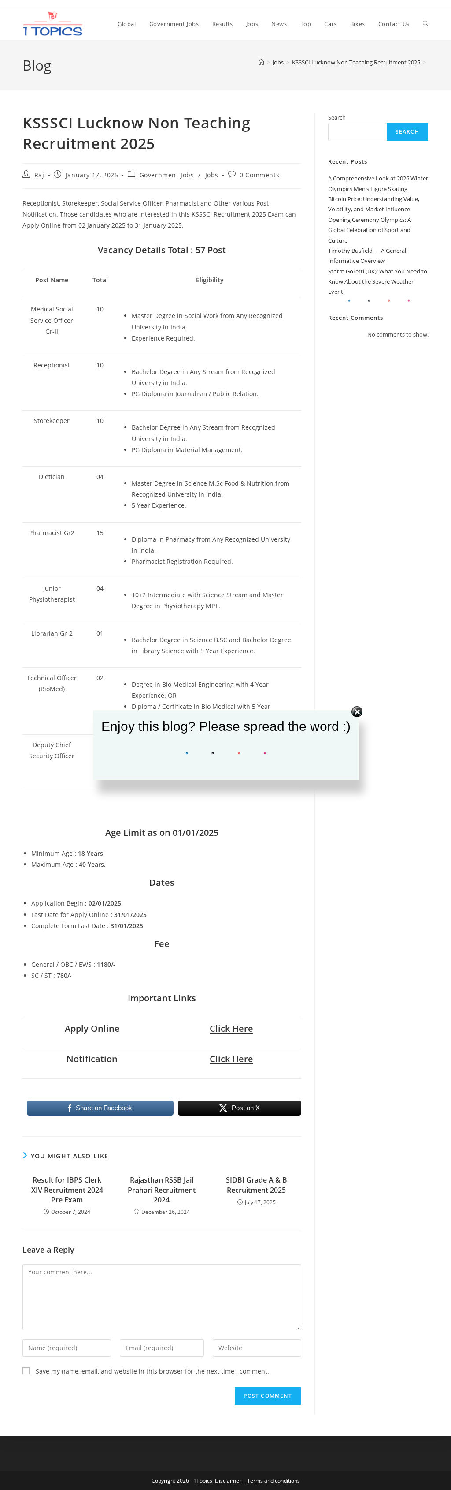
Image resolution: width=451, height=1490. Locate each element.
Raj (39, 175)
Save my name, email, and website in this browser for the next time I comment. (152, 1371)
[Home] (261, 62)
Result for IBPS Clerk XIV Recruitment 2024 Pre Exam (67, 1190)
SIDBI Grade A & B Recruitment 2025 (256, 1184)
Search (337, 117)
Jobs (211, 175)
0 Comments (259, 175)
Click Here (231, 1028)
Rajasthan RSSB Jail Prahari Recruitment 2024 (162, 1190)
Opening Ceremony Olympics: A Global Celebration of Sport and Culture (369, 230)
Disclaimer (228, 1480)
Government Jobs (167, 175)
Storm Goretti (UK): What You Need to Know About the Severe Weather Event (377, 281)
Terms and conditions (273, 1480)
